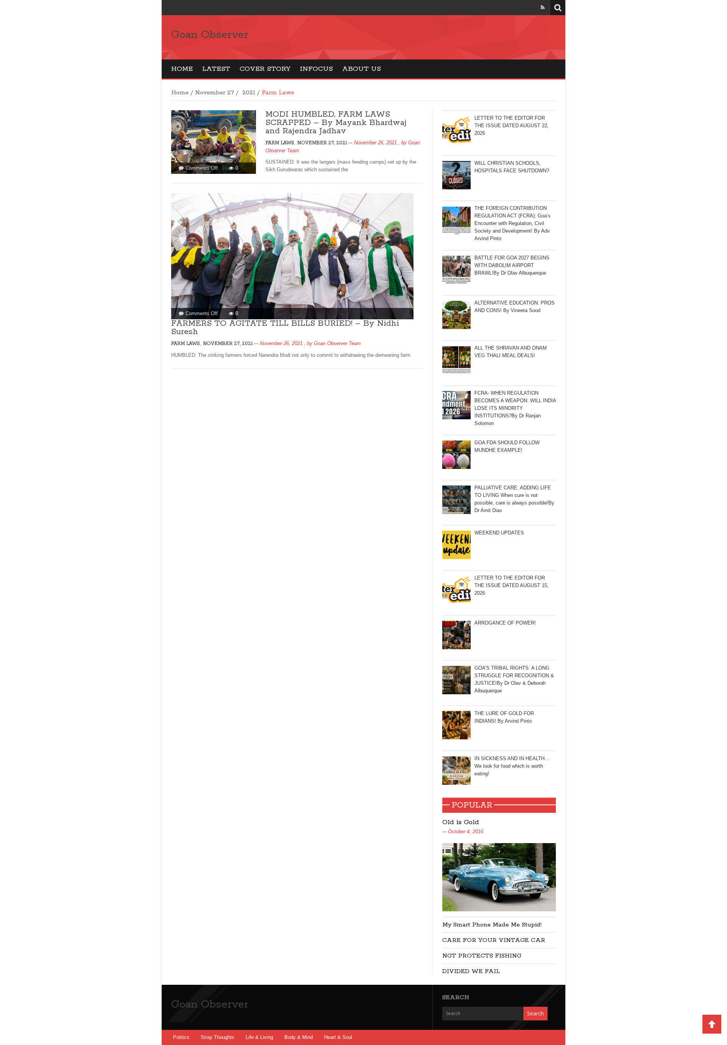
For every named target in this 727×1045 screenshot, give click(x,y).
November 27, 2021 (322, 143)
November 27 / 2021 (225, 93)
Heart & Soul (338, 1037)
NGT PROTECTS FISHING (481, 956)
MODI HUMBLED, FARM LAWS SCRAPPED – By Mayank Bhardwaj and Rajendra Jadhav (336, 122)
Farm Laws (279, 143)
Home (182, 69)
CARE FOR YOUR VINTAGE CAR (493, 940)
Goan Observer (209, 35)
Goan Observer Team (337, 343)
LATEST (216, 69)
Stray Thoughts (217, 1037)
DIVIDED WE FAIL (471, 971)
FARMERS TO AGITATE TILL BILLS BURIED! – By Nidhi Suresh (285, 327)
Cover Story (265, 69)
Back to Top (711, 1024)
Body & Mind (298, 1037)
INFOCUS (316, 69)
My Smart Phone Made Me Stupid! (491, 925)
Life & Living (259, 1037)
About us (361, 69)
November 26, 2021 (375, 142)
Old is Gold (460, 822)
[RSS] (542, 7)
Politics (181, 1037)
